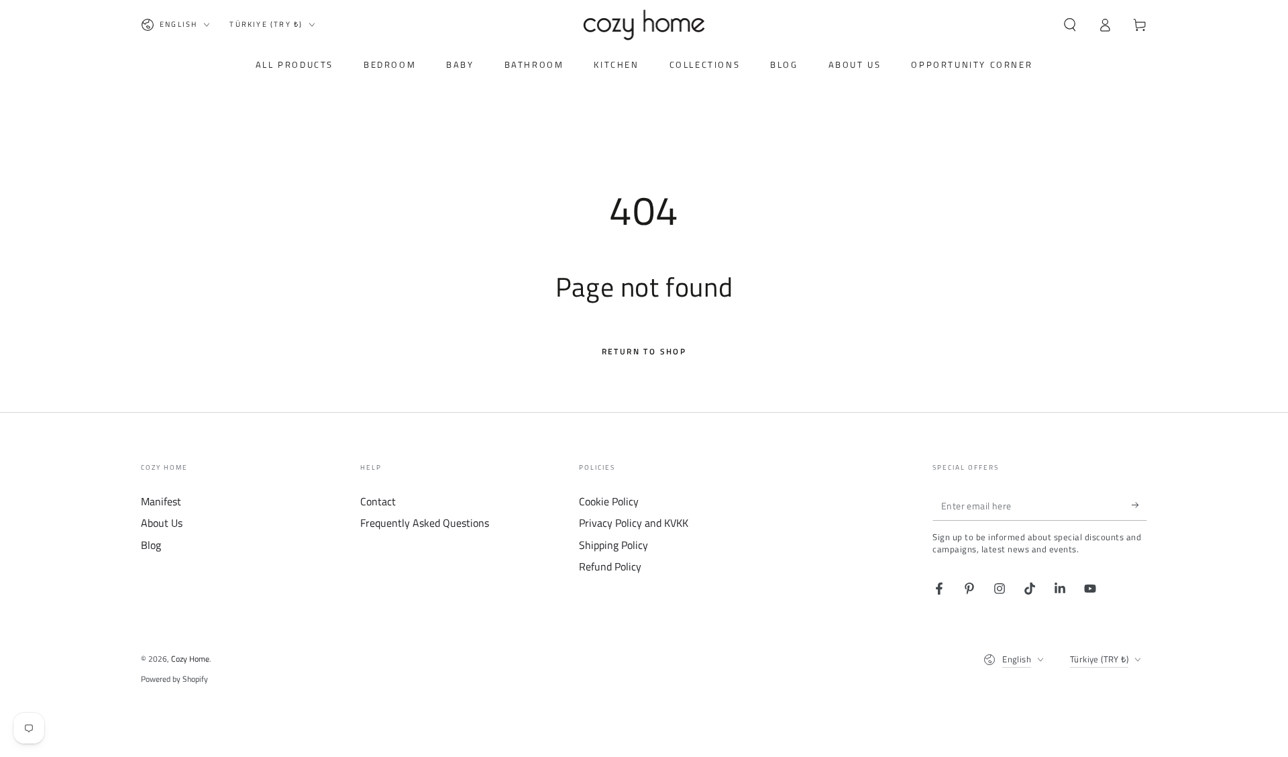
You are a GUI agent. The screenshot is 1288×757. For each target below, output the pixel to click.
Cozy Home (190, 658)
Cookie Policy (609, 501)
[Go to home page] (644, 25)
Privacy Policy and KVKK (633, 523)
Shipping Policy (613, 545)
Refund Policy (610, 566)
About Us (161, 523)
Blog (151, 545)
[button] (1070, 25)
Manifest (161, 501)
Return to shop (644, 351)
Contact (378, 501)
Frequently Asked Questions (424, 523)
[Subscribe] (1139, 505)
